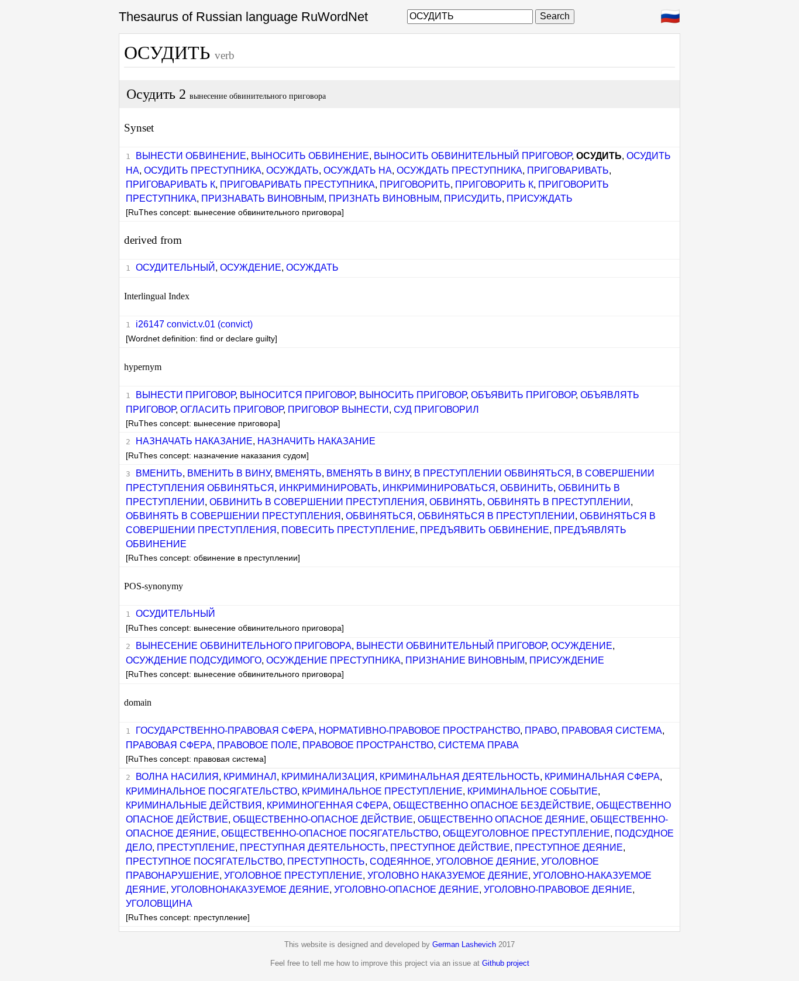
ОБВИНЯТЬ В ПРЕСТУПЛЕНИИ (559, 502)
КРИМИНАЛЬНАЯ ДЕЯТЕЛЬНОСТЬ (460, 777)
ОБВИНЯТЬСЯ (379, 516)
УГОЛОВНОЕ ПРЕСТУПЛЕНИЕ (293, 875)
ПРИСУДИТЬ (473, 198)
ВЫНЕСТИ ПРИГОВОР (185, 395)
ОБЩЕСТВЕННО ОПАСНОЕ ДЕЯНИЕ (502, 819)
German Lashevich (464, 944)
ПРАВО (541, 730)
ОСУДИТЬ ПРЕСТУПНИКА (202, 170)
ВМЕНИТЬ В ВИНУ (228, 473)
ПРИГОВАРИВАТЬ (568, 170)
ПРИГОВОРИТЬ (415, 184)
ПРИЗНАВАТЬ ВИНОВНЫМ (262, 198)
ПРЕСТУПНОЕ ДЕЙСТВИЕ (450, 847)
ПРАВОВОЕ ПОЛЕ (257, 745)
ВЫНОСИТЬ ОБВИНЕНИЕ (310, 156)
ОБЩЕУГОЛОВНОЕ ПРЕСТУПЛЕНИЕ (526, 833)
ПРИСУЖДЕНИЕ (566, 660)
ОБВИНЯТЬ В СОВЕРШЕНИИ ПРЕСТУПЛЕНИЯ (233, 516)
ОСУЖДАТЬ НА (357, 170)
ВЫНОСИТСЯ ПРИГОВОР (297, 395)
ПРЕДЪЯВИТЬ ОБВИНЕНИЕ (484, 530)
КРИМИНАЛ (250, 777)
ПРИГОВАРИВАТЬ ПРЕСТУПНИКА (297, 184)
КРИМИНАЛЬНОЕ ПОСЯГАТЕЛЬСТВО (211, 791)
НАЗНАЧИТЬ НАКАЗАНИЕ (316, 441)
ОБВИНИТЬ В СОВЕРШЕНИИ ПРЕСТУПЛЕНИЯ (317, 502)
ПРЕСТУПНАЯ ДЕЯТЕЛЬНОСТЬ (312, 847)
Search (555, 16)
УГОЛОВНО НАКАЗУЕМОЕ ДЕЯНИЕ (447, 875)
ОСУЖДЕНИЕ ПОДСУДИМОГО (193, 660)
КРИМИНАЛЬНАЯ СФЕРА (602, 777)
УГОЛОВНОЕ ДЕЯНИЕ (486, 861)
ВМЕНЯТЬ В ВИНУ (367, 473)
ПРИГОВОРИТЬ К (494, 184)
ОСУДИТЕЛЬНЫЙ (175, 267)
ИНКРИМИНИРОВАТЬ (328, 488)
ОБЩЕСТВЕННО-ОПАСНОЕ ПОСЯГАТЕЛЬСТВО (329, 833)
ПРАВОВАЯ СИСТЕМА (612, 730)
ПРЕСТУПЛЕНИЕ (196, 847)
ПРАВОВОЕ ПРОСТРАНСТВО (367, 745)
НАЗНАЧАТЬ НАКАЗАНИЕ (194, 441)
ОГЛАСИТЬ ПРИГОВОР (231, 409)
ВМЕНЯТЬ (298, 473)
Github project (505, 963)
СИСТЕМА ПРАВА (478, 745)
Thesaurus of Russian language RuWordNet (243, 16)
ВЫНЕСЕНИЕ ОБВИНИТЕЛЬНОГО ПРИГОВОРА (244, 646)
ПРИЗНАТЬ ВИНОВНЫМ (384, 198)
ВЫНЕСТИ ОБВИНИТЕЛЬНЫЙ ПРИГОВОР (451, 646)
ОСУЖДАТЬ (292, 170)
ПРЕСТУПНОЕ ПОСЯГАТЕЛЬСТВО (204, 861)
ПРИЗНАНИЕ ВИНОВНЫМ (465, 660)
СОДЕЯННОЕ (400, 861)
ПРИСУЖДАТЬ (540, 198)
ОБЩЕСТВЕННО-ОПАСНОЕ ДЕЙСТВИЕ (323, 819)
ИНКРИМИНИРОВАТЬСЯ (439, 488)
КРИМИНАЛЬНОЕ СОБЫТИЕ (532, 791)
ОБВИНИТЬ (526, 488)
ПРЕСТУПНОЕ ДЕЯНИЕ (569, 847)
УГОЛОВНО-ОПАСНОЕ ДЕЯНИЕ (406, 889)
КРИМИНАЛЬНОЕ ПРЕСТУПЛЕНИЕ (382, 791)
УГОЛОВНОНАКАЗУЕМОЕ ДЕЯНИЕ (250, 889)
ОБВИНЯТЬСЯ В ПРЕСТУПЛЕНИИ (496, 516)
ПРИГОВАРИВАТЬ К (170, 184)
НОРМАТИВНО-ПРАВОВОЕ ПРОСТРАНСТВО (419, 730)
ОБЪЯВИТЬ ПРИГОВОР (523, 395)
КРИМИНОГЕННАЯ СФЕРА (327, 805)
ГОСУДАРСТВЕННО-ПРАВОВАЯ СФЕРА (225, 730)
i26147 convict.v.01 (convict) (194, 324)
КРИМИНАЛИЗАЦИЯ (328, 777)
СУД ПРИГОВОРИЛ (436, 409)
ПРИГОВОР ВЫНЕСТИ (338, 409)
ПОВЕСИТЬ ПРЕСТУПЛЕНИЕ (348, 530)
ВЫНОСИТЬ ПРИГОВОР (412, 395)
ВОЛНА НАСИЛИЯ (177, 777)
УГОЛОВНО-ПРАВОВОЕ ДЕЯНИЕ (558, 889)
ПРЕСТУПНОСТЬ (326, 861)
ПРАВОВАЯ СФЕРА (169, 745)
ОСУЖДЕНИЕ (250, 267)
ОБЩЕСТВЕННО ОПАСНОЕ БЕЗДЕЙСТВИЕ (492, 805)
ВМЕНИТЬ (159, 473)
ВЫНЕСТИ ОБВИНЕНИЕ (191, 156)
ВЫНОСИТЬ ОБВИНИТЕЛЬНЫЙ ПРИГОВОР (472, 156)
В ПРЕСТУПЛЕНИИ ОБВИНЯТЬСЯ (492, 473)
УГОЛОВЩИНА (159, 904)
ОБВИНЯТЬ (456, 502)
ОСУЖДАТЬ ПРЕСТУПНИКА (459, 170)
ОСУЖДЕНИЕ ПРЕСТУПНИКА (333, 660)
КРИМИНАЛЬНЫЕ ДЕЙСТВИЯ (194, 805)
